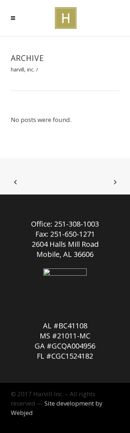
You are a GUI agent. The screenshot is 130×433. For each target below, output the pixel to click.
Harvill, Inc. (23, 69)
